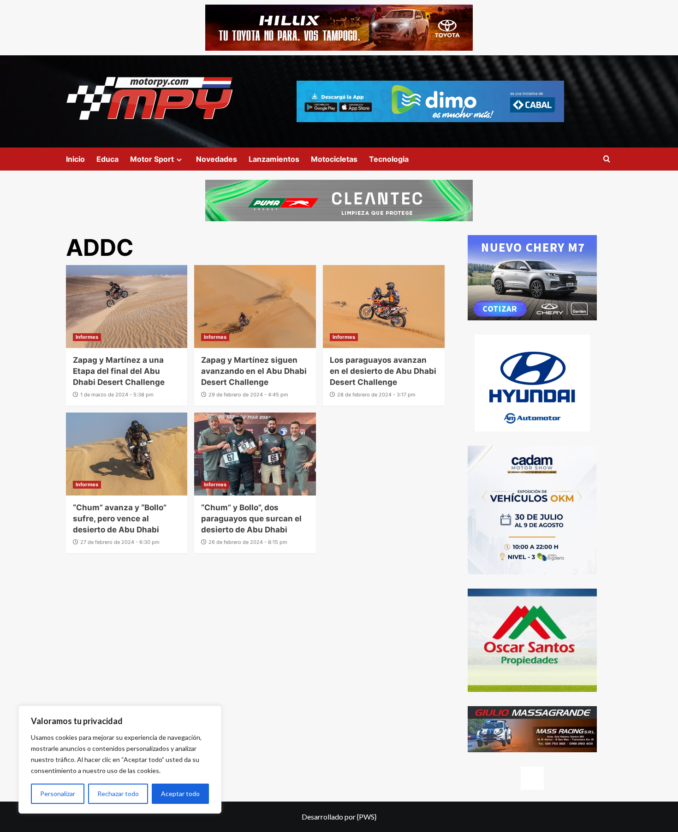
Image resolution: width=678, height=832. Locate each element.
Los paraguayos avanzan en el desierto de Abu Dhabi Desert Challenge (383, 371)
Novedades (216, 159)
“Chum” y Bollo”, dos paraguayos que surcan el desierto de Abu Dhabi (251, 518)
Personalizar (57, 793)
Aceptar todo (180, 793)
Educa (107, 159)
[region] (119, 760)
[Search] (607, 159)
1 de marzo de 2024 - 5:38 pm (117, 394)
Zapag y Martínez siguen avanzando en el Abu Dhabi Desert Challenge (254, 371)
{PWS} (366, 816)
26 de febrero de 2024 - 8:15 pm (247, 542)
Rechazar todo (118, 793)
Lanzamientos (274, 159)
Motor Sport (152, 159)
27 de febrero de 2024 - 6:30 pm (120, 542)
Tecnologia (389, 159)
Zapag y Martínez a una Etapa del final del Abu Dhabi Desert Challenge (119, 371)
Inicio (75, 159)
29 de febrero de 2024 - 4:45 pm (248, 394)
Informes (87, 337)
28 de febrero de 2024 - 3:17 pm (376, 394)
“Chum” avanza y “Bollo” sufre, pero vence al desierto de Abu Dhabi (120, 518)
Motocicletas (334, 159)
